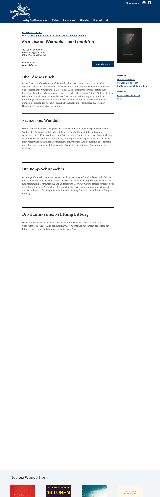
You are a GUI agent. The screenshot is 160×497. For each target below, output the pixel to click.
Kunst (119, 99)
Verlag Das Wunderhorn (35, 20)
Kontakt (97, 20)
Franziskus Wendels (32, 32)
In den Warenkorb (103, 64)
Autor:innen (69, 20)
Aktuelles (84, 20)
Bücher (55, 20)
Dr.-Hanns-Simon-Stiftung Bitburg (69, 35)
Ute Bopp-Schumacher (39, 35)
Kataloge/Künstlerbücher (128, 95)
